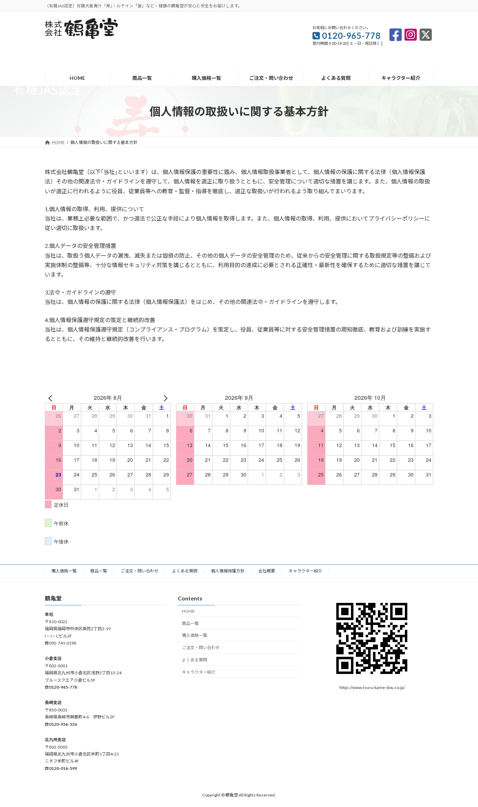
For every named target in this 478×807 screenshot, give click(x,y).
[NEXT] (164, 398)
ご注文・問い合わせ (140, 570)
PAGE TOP (460, 776)
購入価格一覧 (64, 570)
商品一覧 (98, 570)
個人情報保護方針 (228, 570)
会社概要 (266, 570)
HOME (188, 611)
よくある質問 (184, 570)
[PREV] (51, 398)
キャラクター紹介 (305, 570)
